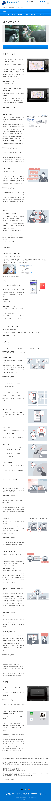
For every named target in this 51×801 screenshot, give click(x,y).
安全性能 (33, 14)
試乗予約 (9, 793)
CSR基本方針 (41, 793)
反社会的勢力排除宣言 (9, 794)
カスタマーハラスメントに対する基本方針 (38, 794)
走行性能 (26, 14)
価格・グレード (6, 14)
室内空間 (20, 14)
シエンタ (4, 11)
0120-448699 (42, 1)
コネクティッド (41, 14)
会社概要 (13, 793)
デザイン (13, 14)
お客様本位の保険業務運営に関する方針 (22, 794)
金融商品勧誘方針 (34, 793)
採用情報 (18, 793)
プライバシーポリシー (25, 793)
